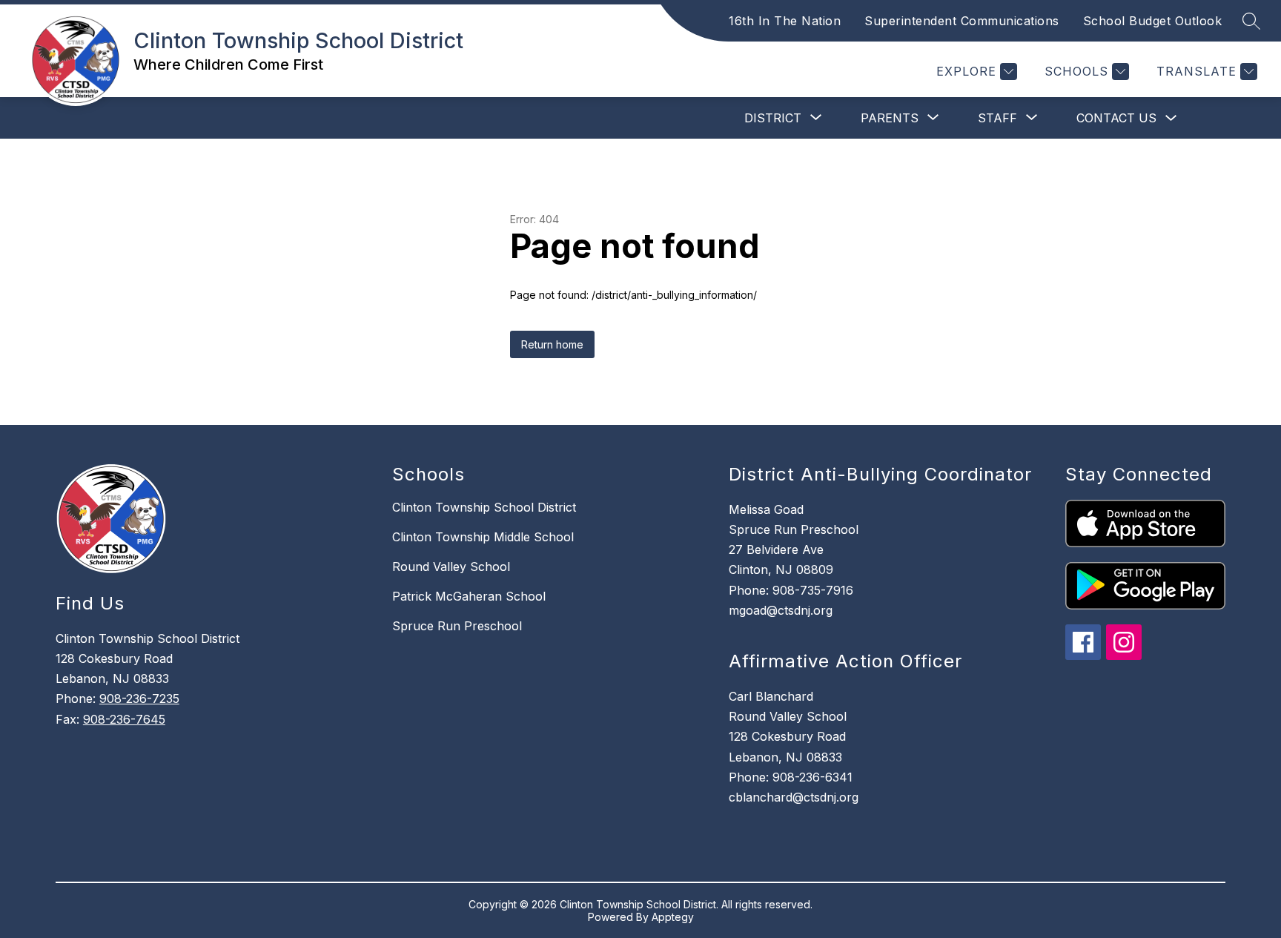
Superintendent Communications (961, 20)
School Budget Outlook (1152, 20)
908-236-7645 (124, 719)
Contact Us (1116, 117)
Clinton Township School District (484, 507)
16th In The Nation (785, 20)
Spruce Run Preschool (457, 625)
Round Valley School (451, 566)
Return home (552, 344)
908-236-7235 (139, 698)
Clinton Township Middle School (483, 536)
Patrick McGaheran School (469, 596)
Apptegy (673, 917)
